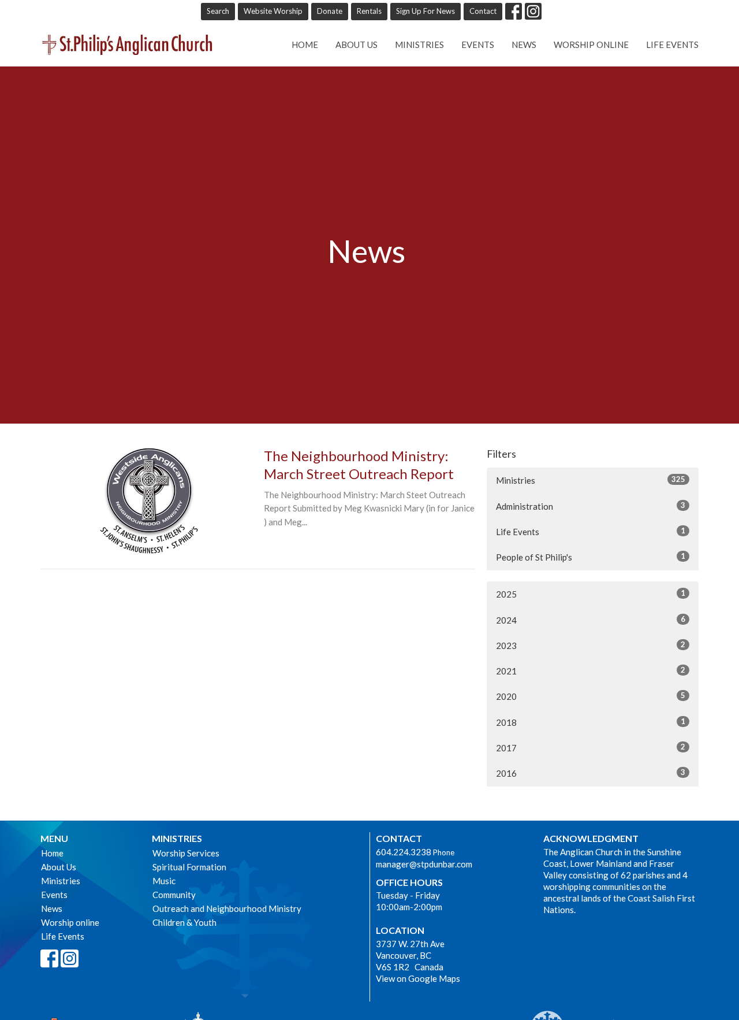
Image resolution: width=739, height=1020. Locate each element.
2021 (590, 670)
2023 (590, 645)
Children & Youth (184, 922)
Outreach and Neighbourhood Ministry (226, 908)
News (524, 44)
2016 (590, 772)
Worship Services (185, 853)
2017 (590, 747)
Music (164, 881)
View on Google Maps (418, 978)
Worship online (591, 44)
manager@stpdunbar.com (424, 864)
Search (218, 11)
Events (477, 44)
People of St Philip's (590, 556)
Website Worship (273, 11)
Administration (590, 505)
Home (305, 44)
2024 (590, 619)
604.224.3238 (403, 852)
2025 (590, 593)
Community (174, 894)
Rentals (369, 11)
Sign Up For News (425, 11)
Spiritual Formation (189, 867)
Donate (329, 11)
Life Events (672, 44)
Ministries (419, 44)
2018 (590, 722)
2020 (590, 696)
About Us (356, 44)
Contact (483, 11)
